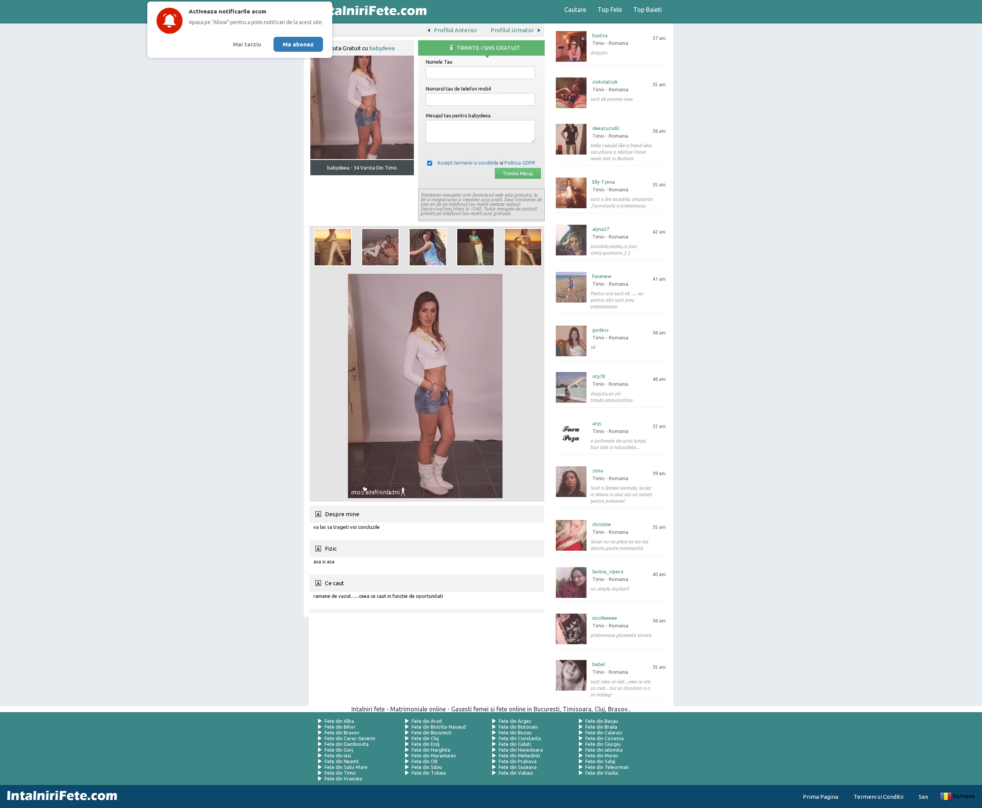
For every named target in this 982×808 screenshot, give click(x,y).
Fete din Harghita (431, 749)
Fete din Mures (601, 755)
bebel (598, 664)
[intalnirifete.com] (369, 11)
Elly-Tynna (603, 181)
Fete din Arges (515, 721)
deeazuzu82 (606, 128)
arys (596, 423)
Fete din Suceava (518, 767)
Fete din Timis (340, 772)
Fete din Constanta (520, 738)
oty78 (598, 376)
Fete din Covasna (604, 738)
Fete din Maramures (434, 755)
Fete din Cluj (425, 738)
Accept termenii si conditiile (468, 162)
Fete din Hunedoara (521, 749)
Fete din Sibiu (427, 767)
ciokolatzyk (605, 81)
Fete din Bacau (601, 721)
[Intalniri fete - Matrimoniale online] (60, 796)
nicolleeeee (604, 617)
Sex (923, 796)
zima (597, 470)
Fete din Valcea (516, 772)
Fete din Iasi (338, 755)
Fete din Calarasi (603, 732)
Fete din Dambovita (347, 744)
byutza (600, 35)
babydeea (382, 48)
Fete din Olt (425, 761)
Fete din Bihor (340, 726)
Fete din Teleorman (607, 767)
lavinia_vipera (607, 571)
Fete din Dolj (426, 744)
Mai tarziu (247, 44)
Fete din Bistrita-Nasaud (439, 726)
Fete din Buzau (515, 732)
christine (601, 524)
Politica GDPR (519, 162)
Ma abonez (298, 44)
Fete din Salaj (600, 761)
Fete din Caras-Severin (350, 738)
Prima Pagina (820, 796)
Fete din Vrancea (343, 778)
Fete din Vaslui (601, 772)
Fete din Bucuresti (431, 732)
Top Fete (610, 9)
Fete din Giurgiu (603, 744)
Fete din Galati (515, 744)
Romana (963, 796)
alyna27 (600, 229)
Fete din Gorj (339, 749)
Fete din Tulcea (429, 772)
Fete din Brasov (342, 732)
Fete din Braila (601, 726)
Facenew (601, 276)
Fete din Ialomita (604, 749)
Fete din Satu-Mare (346, 767)
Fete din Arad (427, 721)
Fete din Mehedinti (519, 755)
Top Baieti (647, 9)
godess (600, 329)
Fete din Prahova (518, 761)
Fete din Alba (339, 721)
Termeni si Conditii (878, 796)
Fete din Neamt (342, 761)
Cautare (575, 9)
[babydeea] (333, 247)
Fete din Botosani (518, 726)
